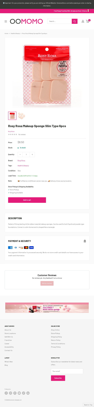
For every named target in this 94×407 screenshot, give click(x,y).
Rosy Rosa (11, 131)
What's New (9, 362)
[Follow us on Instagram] (10, 393)
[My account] (83, 21)
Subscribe (58, 378)
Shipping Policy (56, 337)
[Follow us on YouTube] (19, 393)
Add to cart (27, 200)
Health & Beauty (15, 33)
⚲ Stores (84, 11)
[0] (87, 21)
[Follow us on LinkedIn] (28, 393)
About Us (8, 330)
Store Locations (10, 333)
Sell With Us (9, 337)
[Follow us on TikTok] (23, 393)
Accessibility (9, 347)
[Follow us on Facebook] (6, 393)
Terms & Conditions (58, 344)
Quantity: (11, 154)
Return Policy (55, 340)
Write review (47, 283)
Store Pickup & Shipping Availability (20, 187)
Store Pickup (55, 333)
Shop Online (55, 330)
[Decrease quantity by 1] (20, 154)
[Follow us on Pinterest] (15, 393)
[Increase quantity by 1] (32, 154)
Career (7, 344)
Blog (6, 365)
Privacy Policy (56, 347)
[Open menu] (6, 21)
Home (6, 33)
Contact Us (8, 350)
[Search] (74, 21)
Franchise (8, 340)
